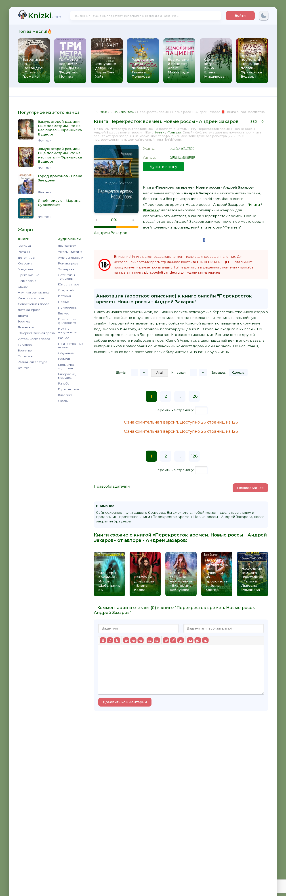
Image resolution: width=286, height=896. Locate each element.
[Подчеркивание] (117, 640)
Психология (27, 281)
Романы (24, 252)
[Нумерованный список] (157, 640)
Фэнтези (24, 368)
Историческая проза (34, 339)
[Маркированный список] (150, 640)
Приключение (28, 275)
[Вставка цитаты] (190, 640)
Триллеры (25, 344)
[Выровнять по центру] (133, 640)
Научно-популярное (67, 330)
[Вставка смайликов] (166, 640)
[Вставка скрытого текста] (205, 640)
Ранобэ (63, 383)
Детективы (26, 257)
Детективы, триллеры (67, 276)
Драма (23, 315)
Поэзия (63, 302)
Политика (25, 356)
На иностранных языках (70, 345)
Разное (63, 338)
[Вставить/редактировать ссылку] (173, 640)
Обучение (66, 353)
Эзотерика (66, 269)
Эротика (24, 321)
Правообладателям (112, 486)
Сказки (23, 286)
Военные (25, 350)
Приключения (68, 307)
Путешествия (68, 389)
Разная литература (32, 362)
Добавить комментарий (125, 702)
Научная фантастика (33, 292)
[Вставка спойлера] (197, 640)
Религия (64, 359)
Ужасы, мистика (70, 252)
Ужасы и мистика (31, 298)
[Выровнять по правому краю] (140, 640)
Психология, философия (67, 320)
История (65, 296)
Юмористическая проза (36, 333)
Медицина (26, 269)
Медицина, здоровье (66, 366)
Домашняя (26, 327)
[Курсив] (110, 640)
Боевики (24, 246)
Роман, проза (68, 263)
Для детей (66, 290)
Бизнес (63, 313)
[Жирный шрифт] (103, 640)
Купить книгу (163, 166)
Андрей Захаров (110, 233)
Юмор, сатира (69, 284)
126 (194, 396)
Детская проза (29, 310)
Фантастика (67, 246)
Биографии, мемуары (67, 375)
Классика (25, 263)
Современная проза (33, 304)
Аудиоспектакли (70, 257)
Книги (159, 132)
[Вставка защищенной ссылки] (180, 640)
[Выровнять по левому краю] (126, 640)
